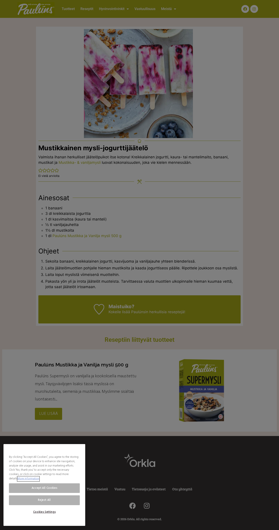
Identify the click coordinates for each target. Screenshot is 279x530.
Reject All (44, 500)
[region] (44, 485)
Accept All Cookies (44, 488)
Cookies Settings (44, 512)
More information (28, 479)
